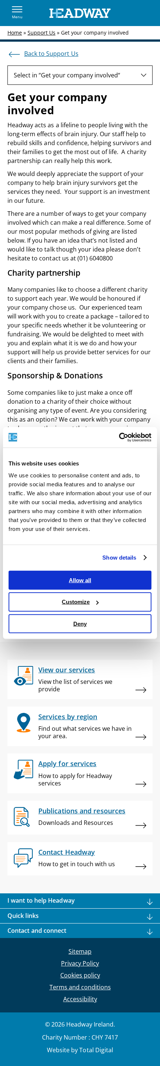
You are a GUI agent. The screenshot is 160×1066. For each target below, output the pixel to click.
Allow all (80, 580)
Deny (80, 624)
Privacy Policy (80, 963)
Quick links (23, 916)
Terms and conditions (80, 987)
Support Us (41, 32)
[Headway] (80, 13)
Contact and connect (37, 930)
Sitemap (80, 951)
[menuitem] (80, 75)
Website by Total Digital (80, 1050)
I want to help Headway (41, 900)
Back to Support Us (51, 53)
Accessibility (80, 999)
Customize (76, 602)
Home (14, 32)
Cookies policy (80, 975)
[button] (17, 13)
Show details (119, 557)
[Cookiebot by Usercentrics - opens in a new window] (118, 437)
